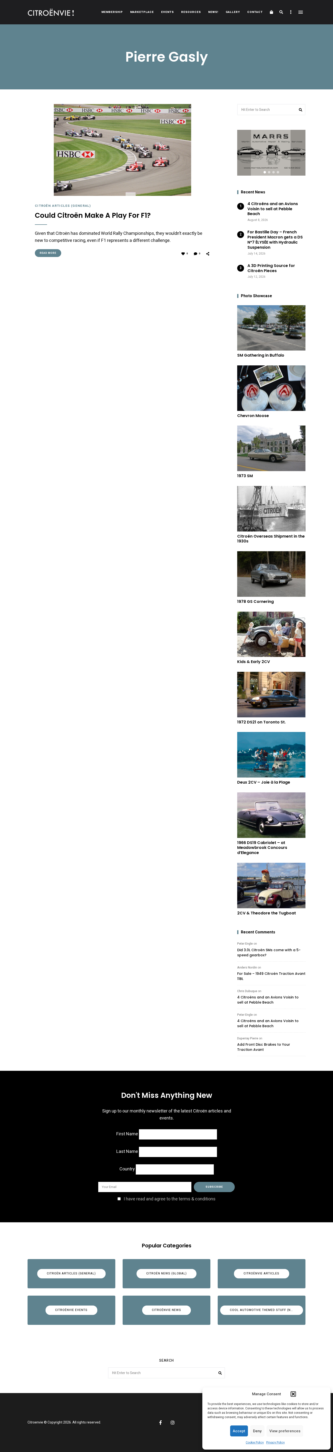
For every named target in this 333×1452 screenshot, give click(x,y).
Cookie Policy (255, 1442)
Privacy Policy (275, 1442)
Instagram (172, 1422)
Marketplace (142, 12)
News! (213, 12)
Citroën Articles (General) (63, 205)
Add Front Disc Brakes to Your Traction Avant (263, 1047)
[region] (271, 153)
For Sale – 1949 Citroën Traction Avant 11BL (271, 976)
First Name (127, 1134)
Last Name (127, 1151)
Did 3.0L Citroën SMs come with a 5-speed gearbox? (269, 953)
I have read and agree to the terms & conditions (169, 1199)
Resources (191, 12)
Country (127, 1169)
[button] (293, 1394)
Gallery (233, 12)
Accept (239, 1431)
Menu (300, 12)
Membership (112, 12)
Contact (255, 12)
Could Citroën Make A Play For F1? (93, 215)
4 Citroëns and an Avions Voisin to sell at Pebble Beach (268, 1000)
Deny (257, 1431)
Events (167, 12)
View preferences (284, 1431)
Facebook (160, 1422)
